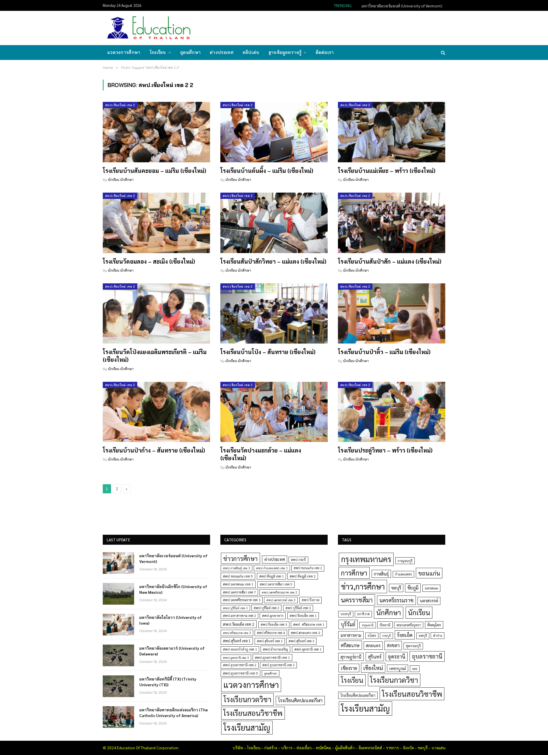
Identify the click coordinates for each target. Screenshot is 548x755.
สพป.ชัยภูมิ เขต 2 (303, 576)
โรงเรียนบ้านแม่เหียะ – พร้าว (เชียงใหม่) (386, 170)
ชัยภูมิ (412, 588)
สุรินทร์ (375, 656)
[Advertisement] (341, 27)
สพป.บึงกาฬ (310, 600)
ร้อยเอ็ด (404, 634)
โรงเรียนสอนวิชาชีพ (253, 713)
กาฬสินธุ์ (381, 573)
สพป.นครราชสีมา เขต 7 (239, 592)
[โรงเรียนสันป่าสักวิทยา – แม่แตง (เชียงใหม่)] (274, 223)
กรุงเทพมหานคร (366, 559)
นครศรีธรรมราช (396, 600)
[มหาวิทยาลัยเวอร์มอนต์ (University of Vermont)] (118, 563)
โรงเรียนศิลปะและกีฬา (300, 700)
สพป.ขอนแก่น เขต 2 (308, 568)
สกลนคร (373, 645)
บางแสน (438, 747)
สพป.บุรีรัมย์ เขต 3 (298, 608)
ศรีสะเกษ (350, 645)
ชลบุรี (396, 587)
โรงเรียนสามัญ (246, 727)
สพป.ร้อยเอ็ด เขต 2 (238, 624)
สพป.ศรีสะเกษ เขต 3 (237, 633)
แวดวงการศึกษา (123, 52)
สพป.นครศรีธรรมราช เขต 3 (241, 599)
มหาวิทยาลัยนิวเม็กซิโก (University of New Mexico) (400, 5)
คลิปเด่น (251, 52)
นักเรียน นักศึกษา (121, 179)
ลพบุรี (423, 635)
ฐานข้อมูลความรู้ (285, 52)
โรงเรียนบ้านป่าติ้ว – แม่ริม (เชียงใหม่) (384, 352)
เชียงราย (349, 668)
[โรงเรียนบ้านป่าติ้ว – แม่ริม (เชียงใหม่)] (391, 313)
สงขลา (393, 645)
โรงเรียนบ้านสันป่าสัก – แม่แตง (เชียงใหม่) (389, 261)
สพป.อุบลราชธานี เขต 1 (272, 657)
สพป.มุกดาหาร (272, 615)
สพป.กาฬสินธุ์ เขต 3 (236, 568)
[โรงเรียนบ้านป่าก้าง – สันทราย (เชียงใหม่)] (156, 412)
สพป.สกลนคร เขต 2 (305, 632)
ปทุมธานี (368, 625)
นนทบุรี (346, 614)
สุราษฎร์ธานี (351, 656)
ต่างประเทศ (221, 52)
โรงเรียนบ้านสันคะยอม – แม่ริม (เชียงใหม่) (154, 170)
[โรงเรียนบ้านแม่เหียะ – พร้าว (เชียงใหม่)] (391, 132)
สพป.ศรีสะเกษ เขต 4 (271, 633)
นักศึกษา (388, 612)
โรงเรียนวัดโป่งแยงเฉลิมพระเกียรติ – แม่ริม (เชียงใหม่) (155, 355)
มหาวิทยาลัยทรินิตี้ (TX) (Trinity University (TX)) (167, 681)
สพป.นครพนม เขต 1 (238, 584)
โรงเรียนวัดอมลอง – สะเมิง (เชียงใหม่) (149, 261)
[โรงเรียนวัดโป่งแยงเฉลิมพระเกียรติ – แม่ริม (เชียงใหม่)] (156, 313)
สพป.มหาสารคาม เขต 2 (239, 615)
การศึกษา (354, 572)
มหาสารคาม (351, 635)
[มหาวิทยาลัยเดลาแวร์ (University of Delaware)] (118, 655)
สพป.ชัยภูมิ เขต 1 (271, 576)
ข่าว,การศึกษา (363, 586)
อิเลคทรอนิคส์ (370, 747)
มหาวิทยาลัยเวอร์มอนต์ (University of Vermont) (173, 558)
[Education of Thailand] (149, 28)
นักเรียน (419, 612)
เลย (414, 668)
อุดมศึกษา (190, 52)
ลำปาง (437, 635)
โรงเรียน (158, 52)
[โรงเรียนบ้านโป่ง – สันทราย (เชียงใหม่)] (274, 313)
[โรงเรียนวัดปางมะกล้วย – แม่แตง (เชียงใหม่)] (274, 412)
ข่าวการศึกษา (240, 558)
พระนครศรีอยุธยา (408, 625)
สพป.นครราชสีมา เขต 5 (276, 584)
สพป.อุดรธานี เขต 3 (236, 657)
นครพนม (431, 588)
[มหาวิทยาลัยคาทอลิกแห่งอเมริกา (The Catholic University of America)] (118, 717)
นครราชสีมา (357, 600)
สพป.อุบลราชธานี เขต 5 (240, 673)
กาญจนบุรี (405, 560)
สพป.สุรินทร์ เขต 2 (270, 641)
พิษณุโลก (434, 624)
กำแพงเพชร (403, 574)
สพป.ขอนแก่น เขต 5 (238, 576)
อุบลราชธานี (427, 656)
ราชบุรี (386, 635)
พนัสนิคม (323, 747)
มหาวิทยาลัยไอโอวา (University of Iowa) (170, 620)
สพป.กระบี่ (298, 560)
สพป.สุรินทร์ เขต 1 (237, 640)
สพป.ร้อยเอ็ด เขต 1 (303, 615)
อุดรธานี (396, 656)
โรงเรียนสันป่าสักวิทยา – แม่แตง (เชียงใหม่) (273, 261)
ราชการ (392, 747)
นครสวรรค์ (429, 600)
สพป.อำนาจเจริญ (275, 649)
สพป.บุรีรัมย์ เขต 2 (266, 608)
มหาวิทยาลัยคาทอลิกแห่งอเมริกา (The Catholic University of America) (173, 712)
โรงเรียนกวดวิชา (247, 699)
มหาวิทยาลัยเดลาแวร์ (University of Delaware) (172, 650)
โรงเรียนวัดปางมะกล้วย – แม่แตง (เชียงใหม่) (260, 454)
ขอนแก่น (429, 573)
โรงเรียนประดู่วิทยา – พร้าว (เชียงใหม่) (385, 450)
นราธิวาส (363, 614)
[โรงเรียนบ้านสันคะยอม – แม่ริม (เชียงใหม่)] (156, 132)
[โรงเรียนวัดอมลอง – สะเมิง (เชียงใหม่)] (156, 223)
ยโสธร (372, 635)
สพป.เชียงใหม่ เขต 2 (120, 105)
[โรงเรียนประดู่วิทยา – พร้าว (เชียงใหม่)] (391, 412)
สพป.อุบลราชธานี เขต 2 (239, 665)
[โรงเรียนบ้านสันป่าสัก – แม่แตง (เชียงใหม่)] (391, 223)
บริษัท (238, 747)
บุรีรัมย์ (348, 624)
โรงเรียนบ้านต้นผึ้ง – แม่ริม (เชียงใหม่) (266, 170)
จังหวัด (408, 747)
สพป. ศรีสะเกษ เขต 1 (309, 624)
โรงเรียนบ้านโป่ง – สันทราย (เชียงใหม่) (267, 352)
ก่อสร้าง (270, 747)
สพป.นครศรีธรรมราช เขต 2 (279, 592)
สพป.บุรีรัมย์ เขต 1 (235, 608)
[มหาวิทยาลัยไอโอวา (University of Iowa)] (118, 624)
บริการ (286, 747)
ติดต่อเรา (325, 52)
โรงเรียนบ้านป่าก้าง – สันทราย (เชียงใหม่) (154, 450)
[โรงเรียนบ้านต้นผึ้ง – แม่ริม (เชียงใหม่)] (274, 132)
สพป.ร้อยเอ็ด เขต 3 (274, 624)
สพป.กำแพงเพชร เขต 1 (272, 568)
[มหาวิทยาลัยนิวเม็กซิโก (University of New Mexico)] (118, 594)
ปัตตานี (385, 625)
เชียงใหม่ (373, 667)
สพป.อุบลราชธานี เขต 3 (278, 665)
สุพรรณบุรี (413, 645)
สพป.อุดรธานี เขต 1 (307, 649)
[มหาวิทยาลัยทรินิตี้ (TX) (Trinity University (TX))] (118, 686)
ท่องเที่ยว (304, 747)
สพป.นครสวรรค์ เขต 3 (280, 600)
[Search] (442, 52)
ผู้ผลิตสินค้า (344, 747)
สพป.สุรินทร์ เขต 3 (301, 641)
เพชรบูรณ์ (397, 668)
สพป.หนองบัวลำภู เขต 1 (240, 649)
